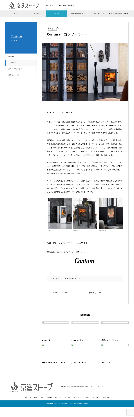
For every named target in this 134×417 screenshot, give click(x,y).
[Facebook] (128, 387)
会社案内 (49, 397)
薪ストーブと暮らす (36, 14)
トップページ (27, 397)
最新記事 (11, 56)
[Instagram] (125, 387)
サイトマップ (97, 397)
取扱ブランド (59, 397)
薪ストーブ (78, 279)
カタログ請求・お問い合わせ (118, 14)
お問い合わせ (107, 397)
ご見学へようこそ (98, 14)
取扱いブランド (57, 14)
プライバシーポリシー (84, 397)
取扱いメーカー (69, 279)
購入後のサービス (77, 14)
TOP (15, 14)
